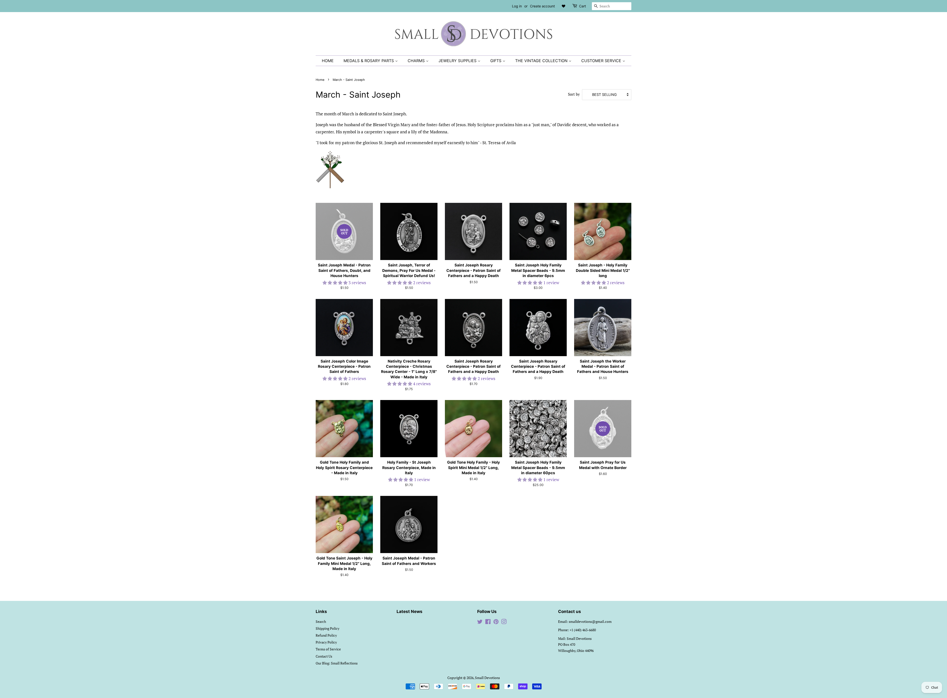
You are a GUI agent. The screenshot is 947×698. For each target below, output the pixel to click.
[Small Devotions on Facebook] (488, 622)
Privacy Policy (326, 642)
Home (328, 60)
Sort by (574, 94)
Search (321, 621)
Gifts (496, 60)
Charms (417, 60)
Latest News (409, 611)
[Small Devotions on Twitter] (480, 622)
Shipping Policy (327, 628)
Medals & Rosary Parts (369, 60)
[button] (335, 282)
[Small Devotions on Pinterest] (496, 622)
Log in (517, 6)
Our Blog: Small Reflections (337, 663)
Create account (542, 6)
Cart (582, 6)
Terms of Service (328, 649)
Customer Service (601, 60)
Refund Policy (326, 635)
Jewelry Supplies (458, 60)
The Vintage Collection (542, 60)
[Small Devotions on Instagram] (504, 622)
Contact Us (324, 656)
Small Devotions (487, 677)
